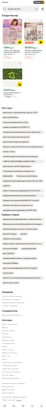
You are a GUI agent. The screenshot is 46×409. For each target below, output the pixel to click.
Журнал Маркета (8, 393)
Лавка (13, 406)
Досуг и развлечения (10, 324)
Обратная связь (8, 387)
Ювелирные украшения (11, 378)
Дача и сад (6, 356)
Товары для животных (10, 369)
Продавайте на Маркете (11, 299)
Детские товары (8, 375)
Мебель (5, 327)
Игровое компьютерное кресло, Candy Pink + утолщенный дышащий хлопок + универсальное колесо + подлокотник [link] (33, 51)
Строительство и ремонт (11, 372)
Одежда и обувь (8, 340)
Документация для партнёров (13, 303)
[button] (42, 9)
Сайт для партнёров (9, 306)
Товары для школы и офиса (12, 362)
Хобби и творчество (9, 353)
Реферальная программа (11, 315)
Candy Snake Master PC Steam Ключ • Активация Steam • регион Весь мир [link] (12, 94)
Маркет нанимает (8, 390)
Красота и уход (7, 350)
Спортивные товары (9, 366)
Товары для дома (8, 343)
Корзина (32, 406)
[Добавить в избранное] (19, 21)
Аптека (4, 346)
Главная (4, 406)
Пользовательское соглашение (13, 383)
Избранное (23, 406)
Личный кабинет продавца (12, 296)
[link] (20, 113)
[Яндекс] (19, 400)
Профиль (41, 406)
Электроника (7, 337)
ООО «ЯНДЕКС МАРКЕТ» (17, 397)
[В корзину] (19, 42)
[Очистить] (36, 9)
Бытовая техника (8, 331)
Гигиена (5, 334)
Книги (4, 359)
